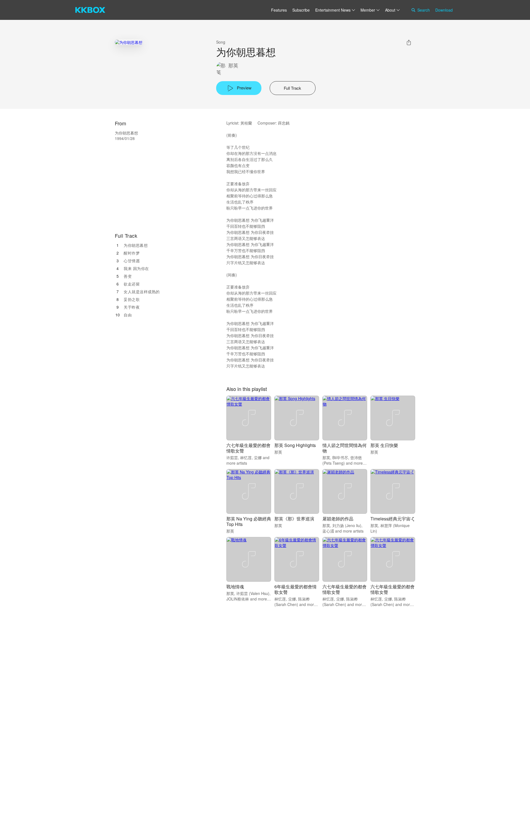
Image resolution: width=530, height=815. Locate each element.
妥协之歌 (132, 299)
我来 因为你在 (136, 268)
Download (444, 10)
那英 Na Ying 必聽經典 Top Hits (248, 521)
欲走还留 (132, 284)
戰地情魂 (235, 586)
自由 (128, 314)
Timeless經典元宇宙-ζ (392, 518)
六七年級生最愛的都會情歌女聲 (248, 448)
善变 (128, 276)
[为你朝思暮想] (128, 42)
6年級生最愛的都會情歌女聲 (295, 589)
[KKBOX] (90, 10)
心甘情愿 (132, 260)
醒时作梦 (132, 253)
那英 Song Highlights (295, 445)
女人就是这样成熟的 (142, 291)
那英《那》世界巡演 (294, 518)
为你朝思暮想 (136, 245)
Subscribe (301, 10)
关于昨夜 (132, 307)
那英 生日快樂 (384, 445)
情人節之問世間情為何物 (344, 448)
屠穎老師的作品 (337, 518)
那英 (233, 65)
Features (279, 10)
